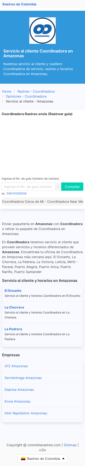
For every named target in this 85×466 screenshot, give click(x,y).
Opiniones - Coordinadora (26, 96)
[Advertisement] (42, 146)
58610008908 (17, 193)
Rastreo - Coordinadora (36, 91)
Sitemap (70, 445)
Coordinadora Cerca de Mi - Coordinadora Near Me (42, 201)
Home (6, 91)
